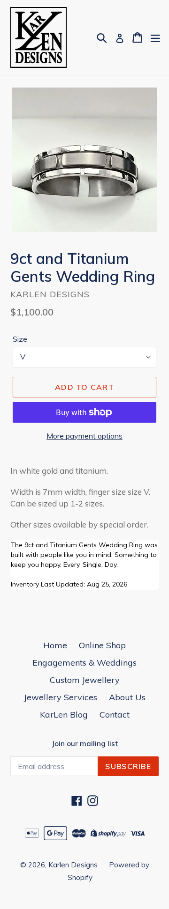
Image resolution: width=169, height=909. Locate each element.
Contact (115, 714)
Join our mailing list (85, 744)
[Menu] (155, 37)
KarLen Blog (64, 714)
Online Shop (102, 645)
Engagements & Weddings (84, 662)
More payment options (84, 435)
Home (55, 645)
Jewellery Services (60, 697)
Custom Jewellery (85, 679)
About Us (127, 697)
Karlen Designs (74, 864)
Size (20, 339)
